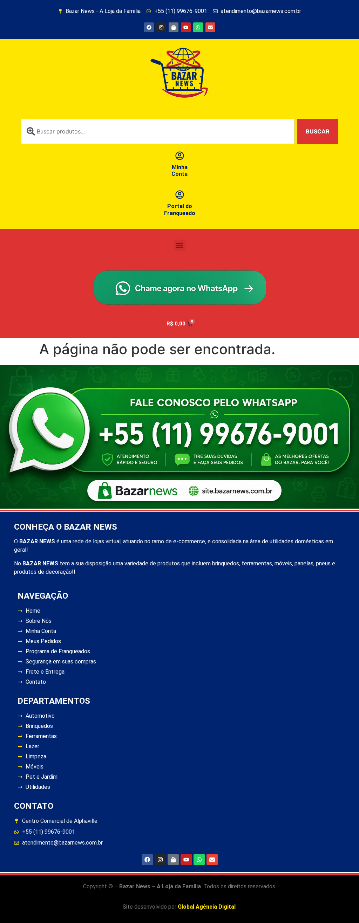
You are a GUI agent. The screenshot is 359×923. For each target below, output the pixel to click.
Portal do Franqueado (179, 209)
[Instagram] (161, 27)
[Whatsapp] (198, 27)
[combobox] (157, 131)
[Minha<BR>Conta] (179, 155)
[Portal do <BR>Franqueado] (179, 194)
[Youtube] (186, 27)
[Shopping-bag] (173, 27)
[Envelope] (210, 27)
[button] (179, 245)
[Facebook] (149, 27)
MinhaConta (179, 170)
